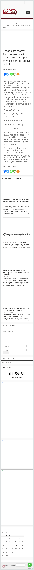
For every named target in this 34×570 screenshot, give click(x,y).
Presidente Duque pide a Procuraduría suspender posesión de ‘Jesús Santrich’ (16, 200)
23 (9, 549)
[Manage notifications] (3, 566)
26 (19, 549)
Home (4, 22)
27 (22, 549)
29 (6, 552)
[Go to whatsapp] (30, 565)
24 (12, 549)
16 (9, 545)
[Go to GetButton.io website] (30, 568)
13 (22, 542)
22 (6, 549)
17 (12, 545)
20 (22, 545)
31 (12, 552)
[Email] (14, 73)
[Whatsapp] (11, 73)
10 (12, 542)
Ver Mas (26, 213)
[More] (18, 73)
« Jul (2, 555)
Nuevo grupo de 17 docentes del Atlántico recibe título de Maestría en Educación (16, 272)
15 (6, 545)
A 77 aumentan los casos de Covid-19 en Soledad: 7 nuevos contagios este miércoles (16, 236)
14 (3, 545)
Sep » (6, 555)
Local (9, 22)
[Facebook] (4, 73)
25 (16, 549)
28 (3, 552)
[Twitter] (7, 73)
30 (9, 552)
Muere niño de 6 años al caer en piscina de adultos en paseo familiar (16, 309)
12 (19, 542)
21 (3, 549)
